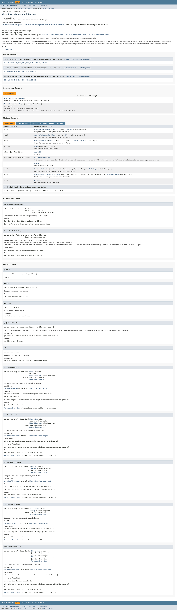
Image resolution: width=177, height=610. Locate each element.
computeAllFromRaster (42, 135)
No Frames (32, 5)
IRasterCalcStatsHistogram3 (55, 25)
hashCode (37, 163)
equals (36, 146)
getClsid (37, 152)
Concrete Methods (56, 123)
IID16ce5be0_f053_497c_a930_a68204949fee (24, 63)
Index (37, 2)
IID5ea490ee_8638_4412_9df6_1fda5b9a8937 (20, 71)
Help (42, 2)
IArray (69, 129)
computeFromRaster (41, 140)
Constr (20, 8)
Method (27, 8)
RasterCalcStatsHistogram (14, 98)
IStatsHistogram (78, 140)
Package (11, 2)
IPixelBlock (55, 129)
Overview (4, 2)
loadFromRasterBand (41, 169)
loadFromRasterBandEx (42, 174)
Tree (23, 2)
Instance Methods (39, 123)
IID (5, 63)
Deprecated (30, 2)
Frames (24, 5)
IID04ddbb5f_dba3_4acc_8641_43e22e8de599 (20, 80)
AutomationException (36, 380)
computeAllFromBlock (42, 129)
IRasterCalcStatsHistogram (12, 25)
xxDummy (44, 63)
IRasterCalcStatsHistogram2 (33, 25)
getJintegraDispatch (42, 157)
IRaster (54, 135)
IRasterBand (54, 169)
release (37, 180)
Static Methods (23, 123)
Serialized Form (7, 49)
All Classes (44, 5)
